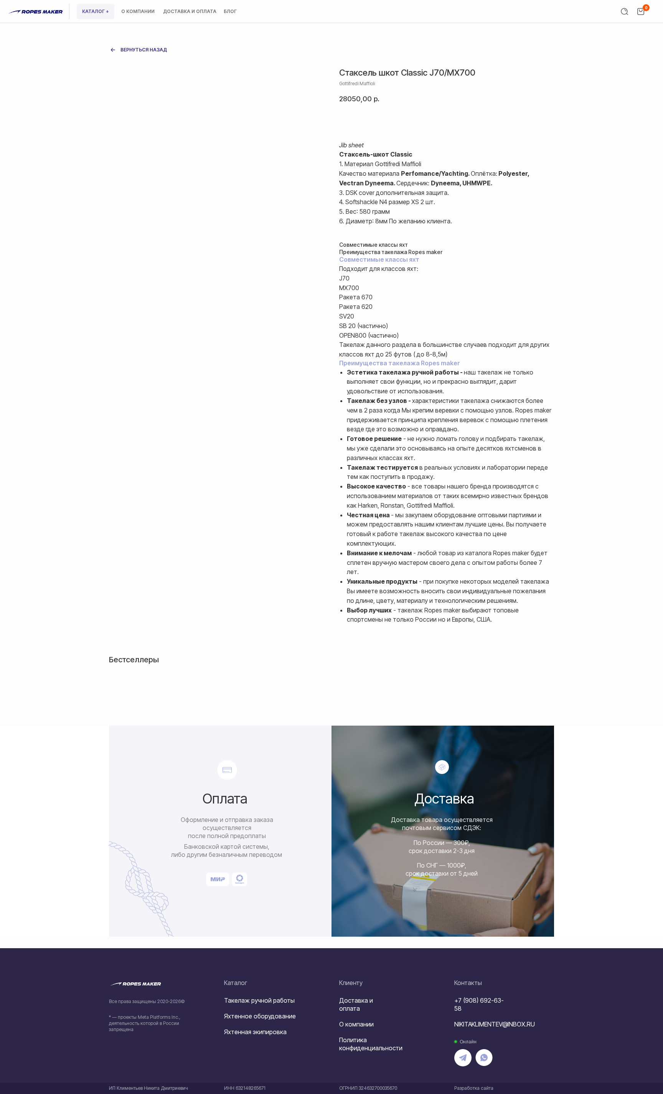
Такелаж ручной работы (259, 1000)
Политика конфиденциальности (370, 1044)
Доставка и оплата (356, 1004)
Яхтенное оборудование (260, 1016)
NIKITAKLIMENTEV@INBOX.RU (494, 1024)
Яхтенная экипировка (255, 1032)
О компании (356, 1024)
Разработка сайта (473, 1088)
